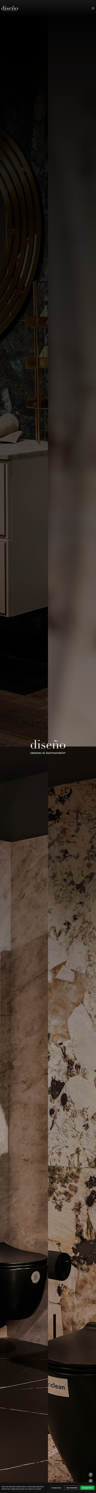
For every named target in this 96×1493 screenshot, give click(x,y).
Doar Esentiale (71, 1488)
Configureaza (56, 1488)
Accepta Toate (87, 1488)
